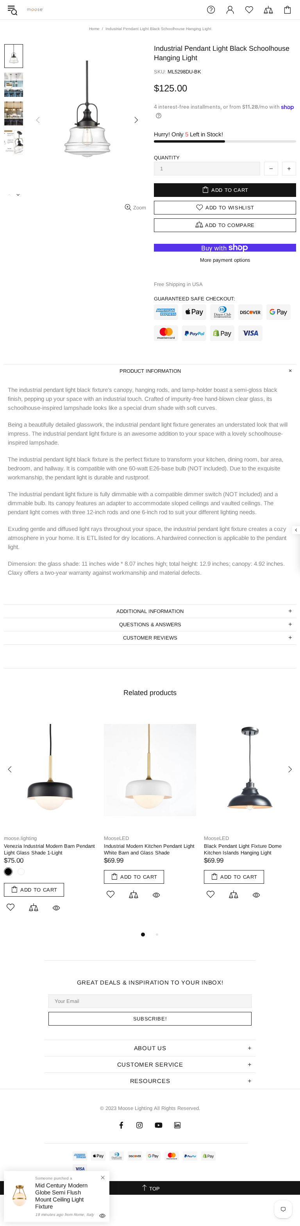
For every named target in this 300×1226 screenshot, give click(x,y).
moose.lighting (35, 9)
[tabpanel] (50, 820)
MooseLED (116, 838)
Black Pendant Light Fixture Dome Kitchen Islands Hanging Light (243, 849)
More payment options (225, 260)
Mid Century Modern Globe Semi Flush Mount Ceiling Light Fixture (61, 1196)
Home (94, 29)
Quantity (167, 158)
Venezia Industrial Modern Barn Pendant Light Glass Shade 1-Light (49, 849)
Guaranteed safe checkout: (194, 299)
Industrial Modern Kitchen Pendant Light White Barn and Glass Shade (149, 849)
